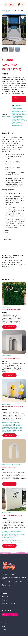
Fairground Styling (7, 427)
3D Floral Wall (18, 105)
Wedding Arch (18, 542)
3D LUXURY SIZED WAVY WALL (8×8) (12, 407)
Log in (9, 266)
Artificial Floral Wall (17, 108)
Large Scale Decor (17, 427)
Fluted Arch (5, 536)
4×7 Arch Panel (6, 531)
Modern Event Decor (7, 537)
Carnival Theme (19, 424)
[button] (22, 17)
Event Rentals (16, 425)
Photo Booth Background (9, 539)
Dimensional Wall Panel (18, 113)
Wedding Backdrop (17, 125)
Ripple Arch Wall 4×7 (7, 540)
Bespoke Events (16, 110)
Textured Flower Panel (18, 123)
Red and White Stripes (8, 430)
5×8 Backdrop (15, 107)
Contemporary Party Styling (9, 534)
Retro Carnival (18, 430)
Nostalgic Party (6, 428)
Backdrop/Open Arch (7, 464)
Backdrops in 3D (10, 10)
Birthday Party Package (8, 424)
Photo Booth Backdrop (17, 428)
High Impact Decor (17, 116)
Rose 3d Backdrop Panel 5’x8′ (19, 120)
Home (3, 10)
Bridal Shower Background (19, 111)
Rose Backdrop (17, 122)
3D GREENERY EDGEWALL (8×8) (11, 310)
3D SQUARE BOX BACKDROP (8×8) (12, 515)
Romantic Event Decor (18, 119)
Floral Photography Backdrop (19, 114)
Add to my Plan (18, 98)
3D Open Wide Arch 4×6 (9, 467)
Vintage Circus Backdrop (8, 431)
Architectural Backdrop (16, 531)
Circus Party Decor (7, 425)
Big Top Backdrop (15, 422)
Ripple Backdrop (17, 540)
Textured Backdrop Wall (8, 542)
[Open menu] (22, 5)
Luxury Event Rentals (17, 117)
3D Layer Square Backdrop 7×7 (11, 358)
